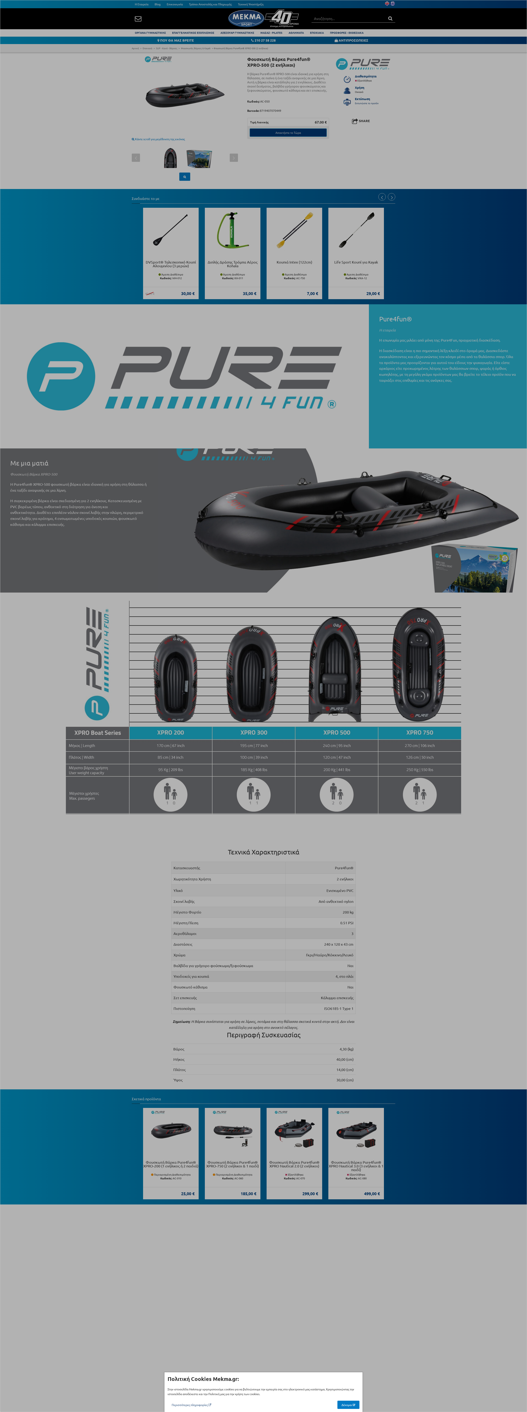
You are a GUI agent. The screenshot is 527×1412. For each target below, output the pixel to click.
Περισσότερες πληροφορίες (190, 1405)
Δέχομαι (347, 1405)
